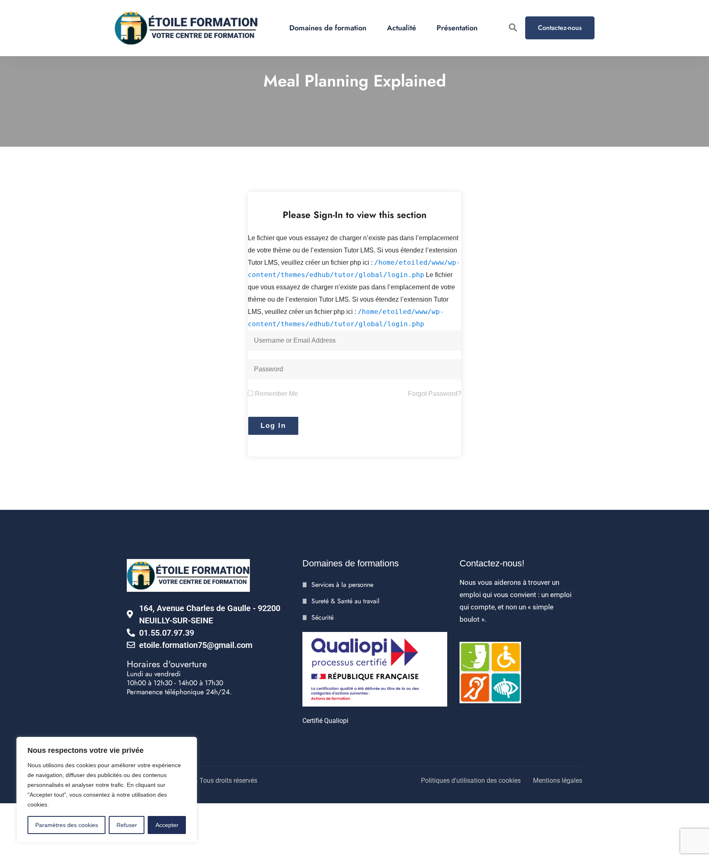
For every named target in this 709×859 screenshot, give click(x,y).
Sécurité (322, 617)
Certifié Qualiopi (325, 721)
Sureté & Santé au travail (345, 601)
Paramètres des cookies (66, 825)
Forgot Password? (434, 393)
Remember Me (275, 393)
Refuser (127, 825)
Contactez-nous (560, 27)
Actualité (401, 28)
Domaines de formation (327, 28)
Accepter (167, 825)
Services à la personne (342, 584)
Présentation (457, 28)
